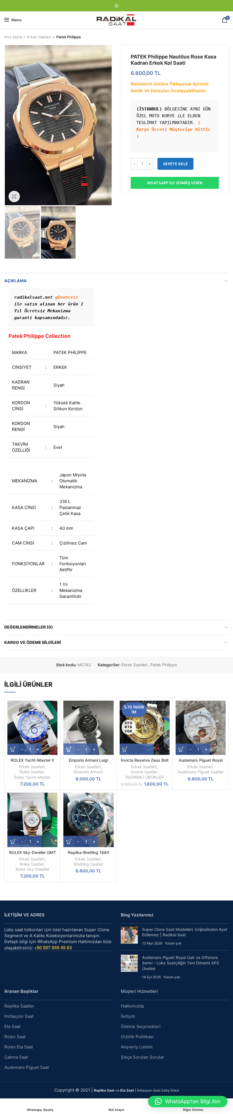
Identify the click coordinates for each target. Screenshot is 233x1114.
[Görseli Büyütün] (14, 196)
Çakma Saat (16, 1057)
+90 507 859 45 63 (53, 947)
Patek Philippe (68, 37)
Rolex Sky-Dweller (32, 869)
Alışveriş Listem (137, 1047)
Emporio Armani (88, 771)
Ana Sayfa (13, 37)
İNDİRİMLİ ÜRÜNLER (144, 777)
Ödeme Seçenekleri (141, 1026)
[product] (32, 728)
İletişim (128, 1016)
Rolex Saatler (32, 771)
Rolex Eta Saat (18, 1047)
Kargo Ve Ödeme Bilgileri (32, 642)
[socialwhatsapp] (116, 5)
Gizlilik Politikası (137, 1036)
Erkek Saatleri (39, 37)
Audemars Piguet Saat (26, 1067)
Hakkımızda (132, 1006)
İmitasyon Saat (19, 1016)
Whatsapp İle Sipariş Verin (175, 183)
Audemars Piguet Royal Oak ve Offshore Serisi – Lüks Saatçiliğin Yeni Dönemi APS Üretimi (180, 963)
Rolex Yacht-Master (32, 777)
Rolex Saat (15, 1036)
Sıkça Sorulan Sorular (142, 1057)
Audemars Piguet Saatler (201, 771)
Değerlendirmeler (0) (28, 627)
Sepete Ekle (175, 164)
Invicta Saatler (144, 771)
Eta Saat (12, 1026)
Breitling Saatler (88, 864)
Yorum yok (173, 943)
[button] (187, 1101)
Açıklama (15, 280)
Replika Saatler (19, 1006)
